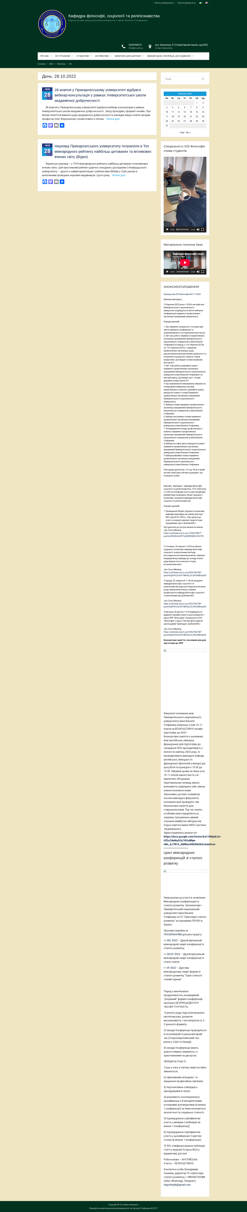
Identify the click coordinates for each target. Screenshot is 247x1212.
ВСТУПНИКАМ (62, 56)
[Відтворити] (167, 229)
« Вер (181, 132)
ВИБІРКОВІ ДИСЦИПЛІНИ (128, 56)
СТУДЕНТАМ (82, 56)
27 (185, 121)
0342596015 (135, 44)
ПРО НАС (44, 56)
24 (167, 121)
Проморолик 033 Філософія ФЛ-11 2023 (182, 294)
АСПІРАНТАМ (101, 56)
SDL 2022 (172, 940)
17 (167, 116)
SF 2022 (171, 967)
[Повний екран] (202, 229)
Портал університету (164, 3)
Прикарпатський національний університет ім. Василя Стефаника (120, 1208)
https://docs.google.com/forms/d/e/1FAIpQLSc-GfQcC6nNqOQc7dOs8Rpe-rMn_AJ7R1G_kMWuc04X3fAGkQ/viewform (192, 840)
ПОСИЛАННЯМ (173, 934)
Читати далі (113, 118)
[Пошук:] (185, 79)
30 (203, 121)
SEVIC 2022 (173, 954)
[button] (185, 194)
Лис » (188, 132)
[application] (185, 194)
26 (179, 121)
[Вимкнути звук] (198, 229)
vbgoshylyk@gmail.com (177, 1184)
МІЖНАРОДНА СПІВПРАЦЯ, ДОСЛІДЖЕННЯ (169, 56)
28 (191, 121)
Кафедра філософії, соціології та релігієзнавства (114, 16)
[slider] (183, 229)
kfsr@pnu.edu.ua (136, 48)
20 (185, 116)
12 (179, 112)
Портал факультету (187, 3)
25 (173, 121)
